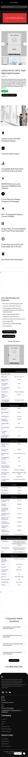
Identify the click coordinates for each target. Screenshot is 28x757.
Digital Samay (17, 753)
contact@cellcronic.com (7, 702)
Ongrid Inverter (20, 17)
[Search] (26, 6)
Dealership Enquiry (6, 731)
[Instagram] (6, 692)
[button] (2, 2)
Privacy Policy (4, 738)
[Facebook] (2, 692)
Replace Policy (5, 743)
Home (8, 17)
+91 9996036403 (14, 710)
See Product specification (14, 341)
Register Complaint (6, 729)
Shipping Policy (5, 741)
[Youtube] (9, 692)
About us (3, 721)
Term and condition (6, 746)
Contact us (4, 719)
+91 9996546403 (5, 710)
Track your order (5, 726)
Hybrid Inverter (13, 17)
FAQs (2, 724)
